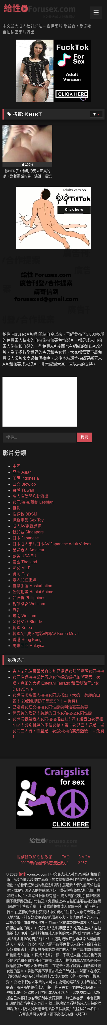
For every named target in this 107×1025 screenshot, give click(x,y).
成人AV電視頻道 (27, 526)
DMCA (84, 857)
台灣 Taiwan (23, 490)
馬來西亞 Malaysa (28, 645)
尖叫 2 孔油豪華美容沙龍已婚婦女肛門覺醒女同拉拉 (58, 671)
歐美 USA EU (24, 556)
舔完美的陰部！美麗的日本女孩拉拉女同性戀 (52, 713)
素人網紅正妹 (24, 580)
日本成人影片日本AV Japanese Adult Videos (51, 544)
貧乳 (16, 610)
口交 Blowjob (24, 484)
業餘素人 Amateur (28, 550)
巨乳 (16, 508)
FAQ (65, 857)
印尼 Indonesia (25, 478)
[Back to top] (91, 1010)
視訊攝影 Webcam (28, 604)
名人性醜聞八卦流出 (30, 496)
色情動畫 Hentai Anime (32, 592)
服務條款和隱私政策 (35, 857)
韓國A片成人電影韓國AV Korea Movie (46, 634)
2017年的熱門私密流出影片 (44, 863)
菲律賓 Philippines (28, 598)
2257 (82, 863)
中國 (16, 466)
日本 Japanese (25, 538)
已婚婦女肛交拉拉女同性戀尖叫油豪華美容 (50, 707)
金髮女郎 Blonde (27, 622)
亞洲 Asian (22, 472)
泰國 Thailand (24, 562)
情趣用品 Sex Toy (28, 520)
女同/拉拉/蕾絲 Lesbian (33, 502)
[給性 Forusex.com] (43, 12)
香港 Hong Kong (27, 640)
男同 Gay (20, 574)
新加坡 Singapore (28, 532)
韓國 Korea (22, 628)
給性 (22, 874)
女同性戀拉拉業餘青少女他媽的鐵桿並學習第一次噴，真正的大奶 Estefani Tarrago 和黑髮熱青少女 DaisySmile (56, 683)
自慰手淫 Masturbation (32, 586)
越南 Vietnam (24, 616)
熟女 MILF (21, 568)
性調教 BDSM (24, 514)
